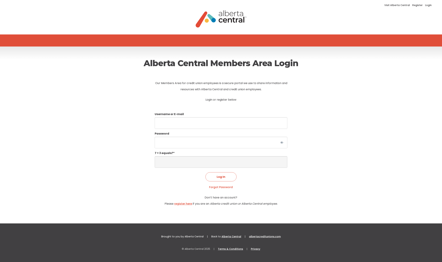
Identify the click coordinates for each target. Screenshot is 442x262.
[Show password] (281, 142)
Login (428, 5)
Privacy (255, 249)
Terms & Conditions (230, 249)
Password (162, 134)
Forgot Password (221, 187)
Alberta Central (231, 236)
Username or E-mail (169, 114)
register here (183, 204)
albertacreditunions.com (265, 236)
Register (417, 5)
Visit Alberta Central (397, 5)
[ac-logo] (221, 19)
